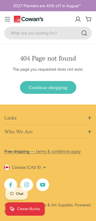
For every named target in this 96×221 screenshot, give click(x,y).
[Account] (78, 19)
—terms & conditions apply (42, 151)
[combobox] (48, 33)
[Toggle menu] (7, 19)
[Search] (84, 33)
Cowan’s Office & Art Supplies (46, 205)
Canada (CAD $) (26, 167)
